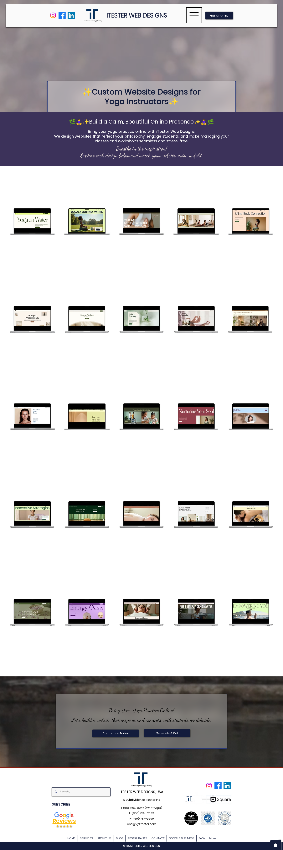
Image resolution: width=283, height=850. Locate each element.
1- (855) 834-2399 (141, 813)
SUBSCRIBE (61, 804)
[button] (194, 15)
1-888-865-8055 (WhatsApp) (141, 808)
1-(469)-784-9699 (141, 819)
